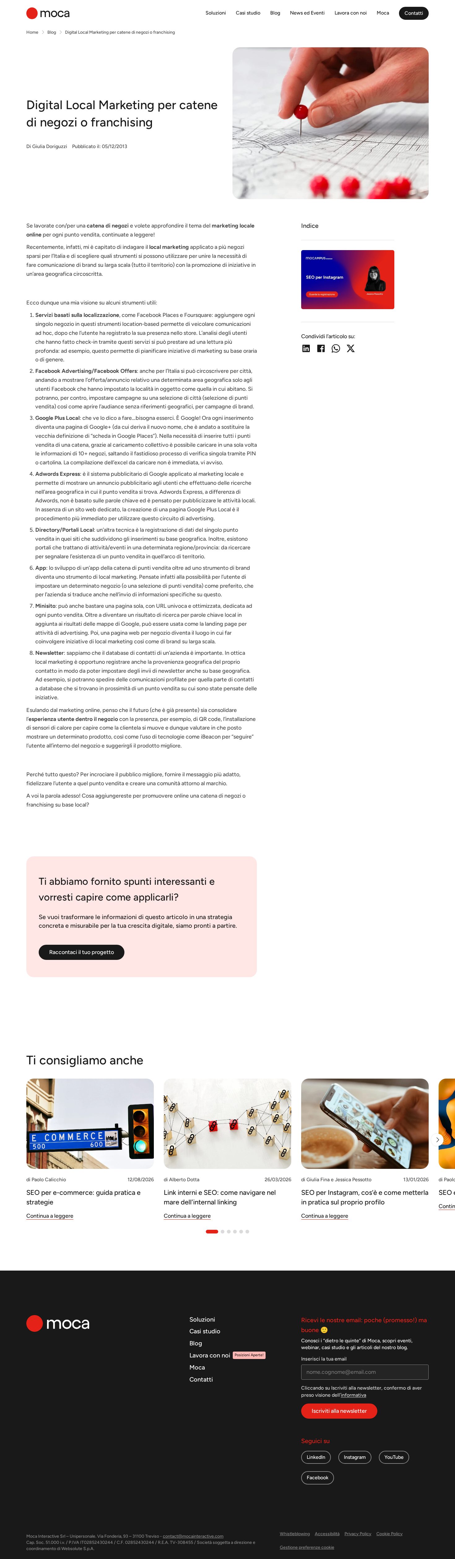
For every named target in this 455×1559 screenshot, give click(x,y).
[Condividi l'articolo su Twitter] (351, 348)
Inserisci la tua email (324, 1359)
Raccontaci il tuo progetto (81, 952)
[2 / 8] (437, 1140)
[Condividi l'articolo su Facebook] (321, 348)
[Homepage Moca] (48, 13)
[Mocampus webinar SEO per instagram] (347, 279)
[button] (212, 1231)
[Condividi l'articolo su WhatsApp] (336, 348)
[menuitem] (216, 13)
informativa (353, 1395)
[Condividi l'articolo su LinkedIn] (306, 348)
